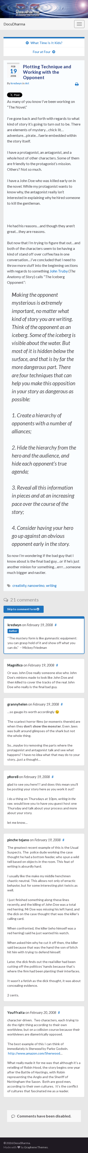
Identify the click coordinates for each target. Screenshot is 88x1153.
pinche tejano (18, 840)
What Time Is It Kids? (46, 43)
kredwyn (16, 83)
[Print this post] (77, 84)
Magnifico (15, 665)
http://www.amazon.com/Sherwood (34, 1053)
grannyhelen (17, 704)
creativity (19, 586)
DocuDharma (14, 24)
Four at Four (41, 52)
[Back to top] (77, 1142)
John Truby (59, 271)
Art (27, 83)
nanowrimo (36, 586)
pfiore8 (12, 777)
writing (51, 586)
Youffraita (16, 1013)
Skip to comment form (22, 609)
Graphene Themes (36, 1147)
